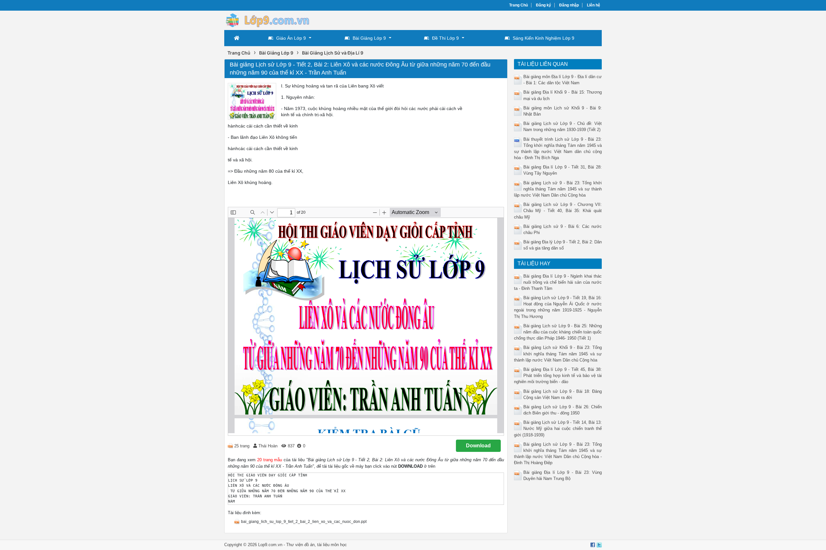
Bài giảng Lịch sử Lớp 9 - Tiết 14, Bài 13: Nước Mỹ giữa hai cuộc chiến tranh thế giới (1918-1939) (558, 428)
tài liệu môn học (332, 544)
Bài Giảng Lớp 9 (369, 38)
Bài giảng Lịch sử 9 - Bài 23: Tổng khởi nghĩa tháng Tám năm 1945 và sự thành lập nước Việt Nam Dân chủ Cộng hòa (558, 189)
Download (478, 445)
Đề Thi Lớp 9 (445, 38)
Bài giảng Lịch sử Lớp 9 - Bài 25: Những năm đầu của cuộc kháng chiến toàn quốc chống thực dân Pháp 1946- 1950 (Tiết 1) (558, 332)
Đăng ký (543, 5)
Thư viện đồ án (300, 544)
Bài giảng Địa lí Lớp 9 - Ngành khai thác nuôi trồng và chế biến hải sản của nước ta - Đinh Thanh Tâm (558, 282)
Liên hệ (593, 5)
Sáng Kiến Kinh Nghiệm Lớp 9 (543, 38)
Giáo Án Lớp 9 (291, 38)
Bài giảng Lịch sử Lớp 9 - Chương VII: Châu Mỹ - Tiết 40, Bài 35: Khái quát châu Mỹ (558, 210)
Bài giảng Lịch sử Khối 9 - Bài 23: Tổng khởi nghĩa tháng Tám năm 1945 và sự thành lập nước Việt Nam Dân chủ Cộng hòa (558, 353)
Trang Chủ (518, 5)
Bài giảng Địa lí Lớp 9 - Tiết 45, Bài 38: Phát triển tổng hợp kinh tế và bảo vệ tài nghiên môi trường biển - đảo (558, 375)
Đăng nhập (569, 5)
